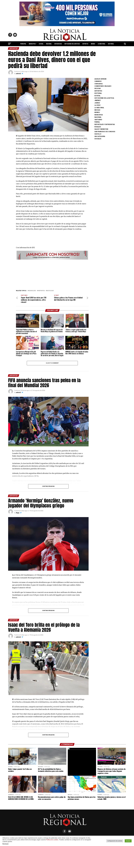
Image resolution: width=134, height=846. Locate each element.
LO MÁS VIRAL (101, 44)
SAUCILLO (97, 134)
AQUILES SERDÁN (100, 79)
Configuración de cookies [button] (114, 841)
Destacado (50, 290)
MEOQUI (97, 110)
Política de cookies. (52, 840)
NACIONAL (49, 44)
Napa (17, 513)
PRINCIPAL (23, 44)
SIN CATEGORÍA (99, 136)
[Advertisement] (52, 274)
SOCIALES (97, 139)
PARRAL (97, 122)
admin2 (18, 73)
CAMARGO (98, 81)
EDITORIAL (111, 44)
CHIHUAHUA (98, 84)
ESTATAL (41, 44)
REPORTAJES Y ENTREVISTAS (104, 124)
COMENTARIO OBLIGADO (102, 86)
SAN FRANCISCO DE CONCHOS (104, 131)
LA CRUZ (97, 105)
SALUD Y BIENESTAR (67, 49)
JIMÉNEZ (97, 100)
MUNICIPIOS (32, 44)
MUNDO (93, 44)
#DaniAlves (32, 290)
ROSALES (97, 127)
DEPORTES (85, 44)
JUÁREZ (97, 103)
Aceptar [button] (128, 841)
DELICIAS (97, 88)
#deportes (41, 290)
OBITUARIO (98, 120)
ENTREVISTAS (58, 44)
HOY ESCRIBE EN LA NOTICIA (72, 44)
